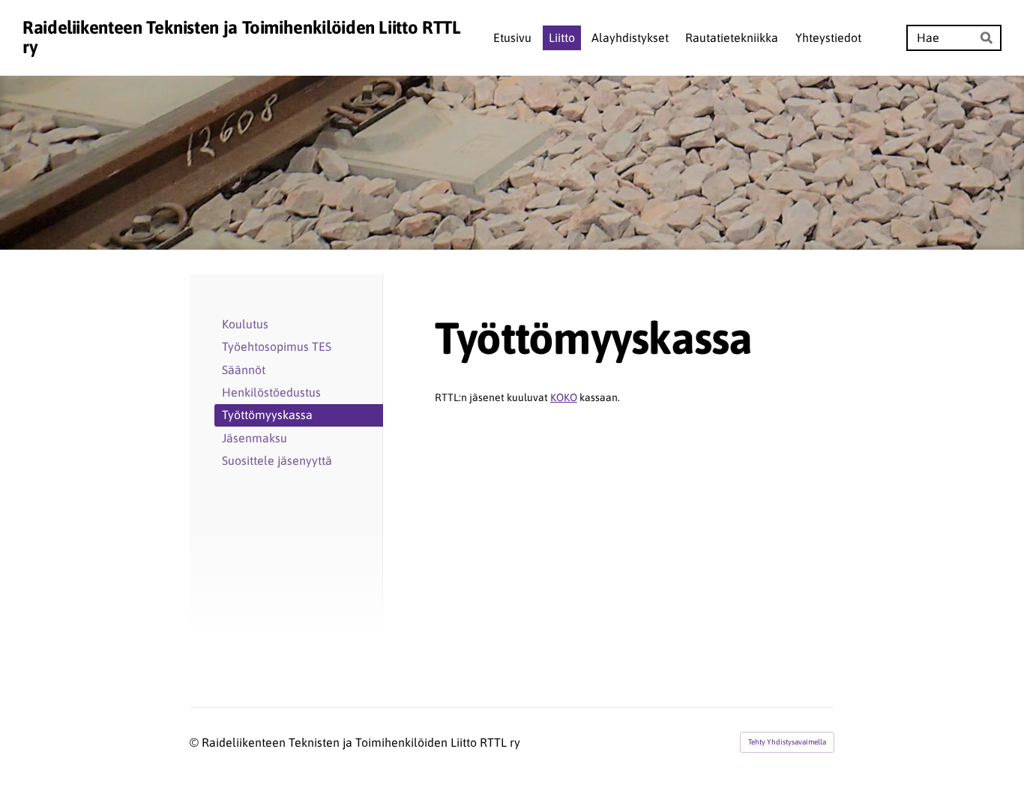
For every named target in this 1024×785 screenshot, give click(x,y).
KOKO (563, 397)
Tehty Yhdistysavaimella (787, 742)
